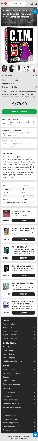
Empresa (6, 389)
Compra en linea (9, 343)
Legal (5, 412)
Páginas (6, 320)
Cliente (6, 366)
